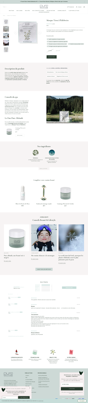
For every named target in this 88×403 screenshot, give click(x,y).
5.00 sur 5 (22, 287)
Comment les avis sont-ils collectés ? (16, 336)
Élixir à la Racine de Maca (23, 204)
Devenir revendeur (44, 12)
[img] (34, 298)
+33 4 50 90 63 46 (53, 362)
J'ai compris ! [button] (82, 400)
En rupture (51, 56)
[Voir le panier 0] (84, 7)
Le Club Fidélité (29, 379)
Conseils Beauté (34, 253)
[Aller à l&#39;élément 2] (6, 29)
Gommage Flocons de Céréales (65, 204)
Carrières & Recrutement (43, 386)
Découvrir (19, 135)
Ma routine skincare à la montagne (42, 256)
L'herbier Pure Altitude (30, 381)
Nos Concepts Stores (38, 10)
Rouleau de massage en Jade (44, 204)
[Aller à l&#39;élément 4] (6, 43)
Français (4, 6)
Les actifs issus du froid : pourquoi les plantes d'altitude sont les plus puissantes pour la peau (71, 258)
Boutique (11, 10)
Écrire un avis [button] (69, 287)
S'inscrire (72, 388)
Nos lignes (19, 10)
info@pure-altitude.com (53, 361)
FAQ (26, 377)
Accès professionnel (42, 375)
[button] (49, 23)
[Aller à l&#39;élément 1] (6, 22)
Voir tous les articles (44, 269)
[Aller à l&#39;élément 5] (6, 50)
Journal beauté (61, 10)
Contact (27, 375)
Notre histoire (51, 10)
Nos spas (27, 10)
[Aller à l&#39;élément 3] (6, 36)
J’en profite (24, 397)
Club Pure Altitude (74, 10)
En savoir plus (50, 35)
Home (4, 15)
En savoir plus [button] (40, 400)
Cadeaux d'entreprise (42, 384)
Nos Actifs (6, 253)
